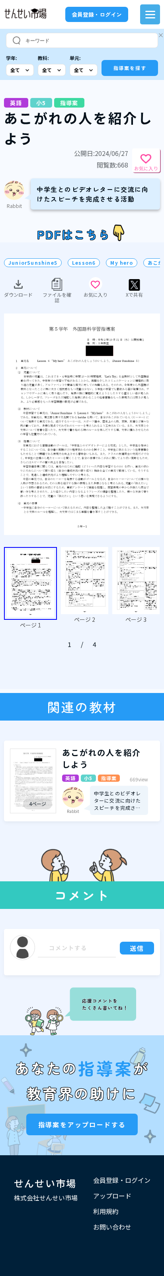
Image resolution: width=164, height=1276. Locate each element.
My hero (121, 262)
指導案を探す (129, 67)
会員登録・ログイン (97, 14)
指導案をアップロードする (82, 1124)
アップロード (112, 1195)
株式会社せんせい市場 (46, 1197)
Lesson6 (84, 262)
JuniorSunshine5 (32, 262)
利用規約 (106, 1211)
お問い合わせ (112, 1227)
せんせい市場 (45, 1183)
